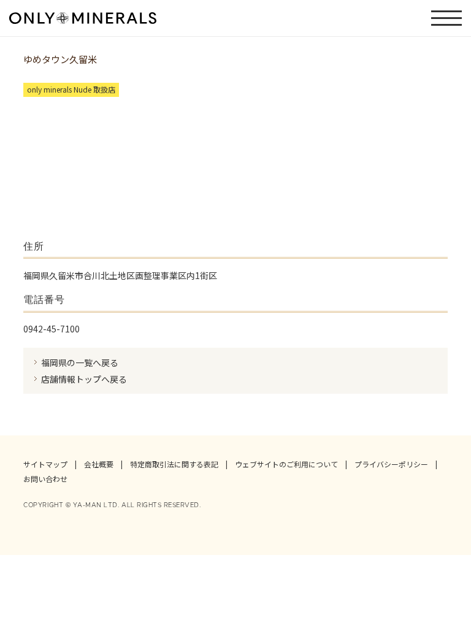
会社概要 (98, 464)
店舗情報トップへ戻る (84, 379)
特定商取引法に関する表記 (174, 464)
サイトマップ (45, 464)
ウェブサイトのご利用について (286, 464)
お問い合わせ (45, 478)
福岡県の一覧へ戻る (79, 362)
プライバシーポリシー (391, 464)
